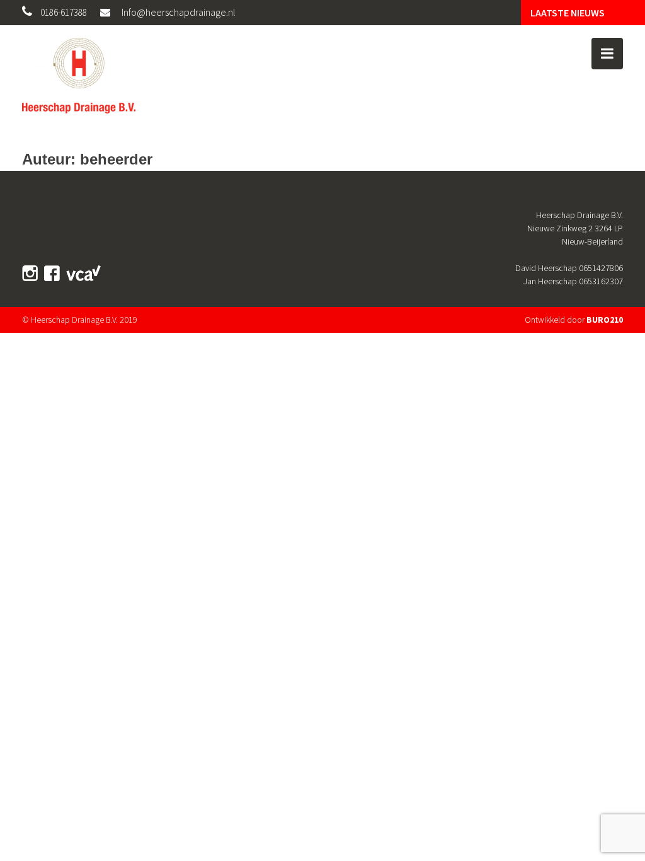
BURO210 (604, 319)
